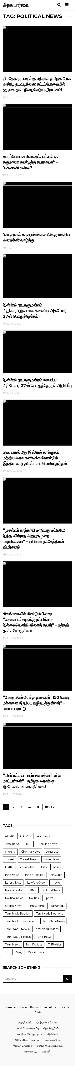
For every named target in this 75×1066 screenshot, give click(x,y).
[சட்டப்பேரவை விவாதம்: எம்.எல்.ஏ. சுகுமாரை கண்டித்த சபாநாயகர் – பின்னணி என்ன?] (37, 127)
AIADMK (25, 836)
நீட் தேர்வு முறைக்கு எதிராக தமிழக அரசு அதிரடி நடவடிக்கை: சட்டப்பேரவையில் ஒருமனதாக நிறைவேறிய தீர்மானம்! (37, 84)
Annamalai (44, 836)
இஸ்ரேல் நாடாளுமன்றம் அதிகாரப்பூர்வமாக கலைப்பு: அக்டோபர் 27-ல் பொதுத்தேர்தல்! (35, 310)
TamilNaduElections (49, 913)
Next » (49, 806)
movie (56, 882)
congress (52, 851)
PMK (33, 890)
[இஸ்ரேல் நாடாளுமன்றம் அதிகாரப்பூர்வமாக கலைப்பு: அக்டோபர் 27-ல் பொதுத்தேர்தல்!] (37, 276)
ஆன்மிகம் (53, 1034)
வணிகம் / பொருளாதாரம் (30, 1034)
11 (38, 807)
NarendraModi (14, 890)
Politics (34, 898)
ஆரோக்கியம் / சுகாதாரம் (27, 1039)
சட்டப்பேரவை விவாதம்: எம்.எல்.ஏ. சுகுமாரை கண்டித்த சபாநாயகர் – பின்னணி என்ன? (30, 162)
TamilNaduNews (53, 921)
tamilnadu (58, 906)
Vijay (19, 952)
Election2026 (26, 867)
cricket (9, 859)
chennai (10, 851)
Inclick (61, 1007)
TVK (7, 952)
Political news (14, 898)
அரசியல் (46, 1051)
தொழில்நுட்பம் (50, 1028)
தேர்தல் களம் (24, 1022)
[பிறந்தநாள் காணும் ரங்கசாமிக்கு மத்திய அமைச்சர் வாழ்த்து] (37, 205)
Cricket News (29, 859)
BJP (29, 844)
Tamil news (43, 937)
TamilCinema (36, 906)
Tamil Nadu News (17, 929)
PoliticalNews (51, 890)
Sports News (13, 906)
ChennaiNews (30, 851)
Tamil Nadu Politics (18, 937)
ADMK (9, 836)
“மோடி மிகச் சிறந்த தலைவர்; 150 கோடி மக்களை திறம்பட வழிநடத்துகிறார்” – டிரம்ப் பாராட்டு (36, 703)
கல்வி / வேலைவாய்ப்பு (28, 1028)
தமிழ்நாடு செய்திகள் (46, 1022)
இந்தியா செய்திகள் (22, 1045)
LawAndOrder (36, 882)
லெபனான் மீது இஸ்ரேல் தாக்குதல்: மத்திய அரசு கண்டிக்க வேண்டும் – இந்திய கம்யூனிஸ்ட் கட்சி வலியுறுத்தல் (35, 458)
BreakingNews (47, 844)
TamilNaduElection (17, 913)
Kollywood (55, 875)
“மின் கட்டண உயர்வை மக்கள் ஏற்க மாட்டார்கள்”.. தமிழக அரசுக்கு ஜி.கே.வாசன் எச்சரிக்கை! (32, 781)
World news (36, 952)
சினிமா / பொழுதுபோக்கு (49, 1045)
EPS (44, 867)
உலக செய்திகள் (53, 1039)
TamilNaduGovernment (21, 921)
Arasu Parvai (30, 1007)
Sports (48, 898)
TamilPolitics (34, 944)
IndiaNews (12, 875)
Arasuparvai (12, 844)
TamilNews (12, 944)
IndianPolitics (34, 875)
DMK (8, 867)
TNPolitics (55, 944)
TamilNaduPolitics (46, 929)
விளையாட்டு (30, 1051)
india (55, 867)
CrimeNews (51, 859)
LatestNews (13, 882)
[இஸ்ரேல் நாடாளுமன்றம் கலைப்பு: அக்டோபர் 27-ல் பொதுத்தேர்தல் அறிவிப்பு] (37, 351)
